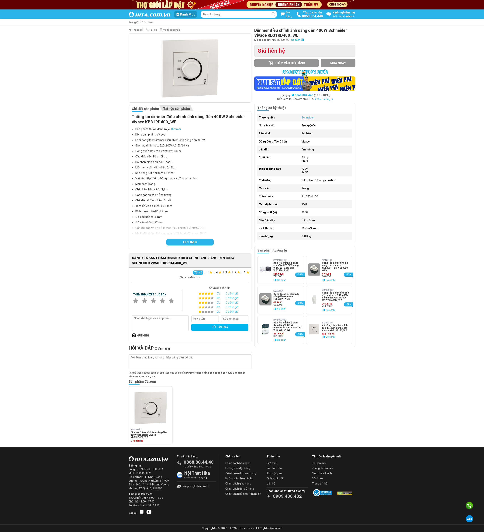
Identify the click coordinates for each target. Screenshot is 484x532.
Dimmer (148, 22)
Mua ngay (338, 63)
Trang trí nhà (319, 483)
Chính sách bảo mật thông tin (243, 493)
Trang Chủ (135, 22)
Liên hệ (271, 483)
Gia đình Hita (274, 468)
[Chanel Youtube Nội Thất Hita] (148, 512)
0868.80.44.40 (199, 462)
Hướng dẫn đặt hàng (237, 468)
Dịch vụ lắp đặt (275, 478)
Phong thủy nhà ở (322, 468)
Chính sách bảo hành (238, 463)
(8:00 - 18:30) (312, 95)
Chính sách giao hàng (238, 483)
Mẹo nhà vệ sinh (322, 473)
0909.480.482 (287, 496)
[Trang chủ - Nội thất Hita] (149, 459)
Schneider (308, 117)
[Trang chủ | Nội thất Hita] (149, 15)
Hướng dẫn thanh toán (239, 478)
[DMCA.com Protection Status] (344, 493)
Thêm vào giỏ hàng (289, 63)
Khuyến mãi (319, 463)
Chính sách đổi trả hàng (239, 488)
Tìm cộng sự (274, 473)
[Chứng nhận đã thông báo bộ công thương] (323, 493)
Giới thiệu (272, 463)
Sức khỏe (317, 478)
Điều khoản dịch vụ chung (240, 473)
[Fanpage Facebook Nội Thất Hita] (141, 512)
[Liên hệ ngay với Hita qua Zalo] (469, 518)
